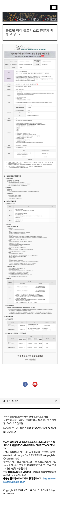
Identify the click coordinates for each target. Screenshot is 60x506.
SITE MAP (11, 401)
